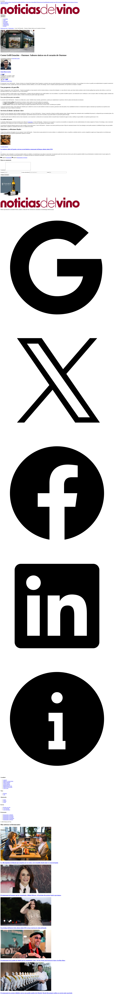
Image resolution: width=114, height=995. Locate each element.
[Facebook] (57, 549)
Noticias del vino (4, 28)
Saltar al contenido (4, 3)
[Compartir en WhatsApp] (7, 79)
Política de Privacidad (7, 787)
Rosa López (11, 2)
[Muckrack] (3, 74)
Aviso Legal (5, 788)
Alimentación (6, 24)
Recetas (4, 26)
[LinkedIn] (57, 662)
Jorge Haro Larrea (6, 71)
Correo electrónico (25, 172)
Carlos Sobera (31, 2)
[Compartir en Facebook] (3, 79)
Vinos (4, 20)
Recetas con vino (6, 807)
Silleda (47, 2)
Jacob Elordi (43, 2)
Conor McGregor (56, 2)
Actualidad (5, 19)
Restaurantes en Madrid (8, 814)
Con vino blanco (6, 809)
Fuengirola (51, 2)
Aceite (4, 802)
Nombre (2, 172)
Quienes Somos (6, 783)
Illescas (7, 2)
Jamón (4, 799)
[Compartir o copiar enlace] (2, 80)
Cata (4, 794)
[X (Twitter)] (1, 74)
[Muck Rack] (57, 774)
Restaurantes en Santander (8, 818)
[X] (57, 436)
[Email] (4, 74)
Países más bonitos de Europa (71, 2)
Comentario (3, 170)
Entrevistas (5, 21)
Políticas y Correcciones (8, 781)
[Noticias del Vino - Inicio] (40, 207)
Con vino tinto (6, 808)
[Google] (57, 323)
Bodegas (5, 793)
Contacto (5, 780)
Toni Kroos (16, 2)
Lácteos (4, 801)
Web (48, 172)
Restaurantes (5, 23)
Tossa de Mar (3, 2)
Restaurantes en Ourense (22, 157)
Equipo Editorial (6, 784)
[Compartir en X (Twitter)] (5, 79)
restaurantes (30, 122)
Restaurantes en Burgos (8, 819)
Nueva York (25, 2)
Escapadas (5, 22)
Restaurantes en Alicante (8, 817)
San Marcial (62, 2)
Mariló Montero (37, 2)
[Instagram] (2, 74)
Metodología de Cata (7, 785)
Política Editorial (6, 782)
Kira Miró (21, 2)
